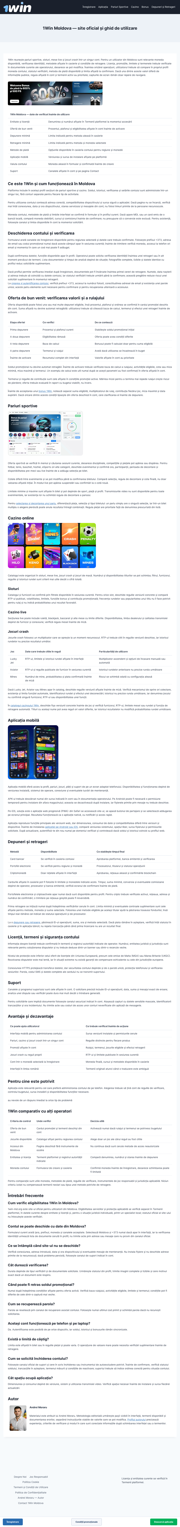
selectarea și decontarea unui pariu (36, 503)
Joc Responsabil (38, 1476)
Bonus (145, 6)
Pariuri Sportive (119, 6)
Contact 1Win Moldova (30, 1503)
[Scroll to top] (176, 1516)
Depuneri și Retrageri (163, 6)
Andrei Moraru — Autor (31, 1497)
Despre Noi (20, 1476)
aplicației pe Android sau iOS (61, 827)
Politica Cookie (30, 1482)
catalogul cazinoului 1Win (25, 705)
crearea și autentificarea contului (29, 283)
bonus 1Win (45, 391)
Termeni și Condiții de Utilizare (31, 1487)
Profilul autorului (136, 1419)
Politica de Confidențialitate (30, 1492)
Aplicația (103, 6)
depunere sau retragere (27, 922)
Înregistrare (89, 6)
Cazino (135, 6)
